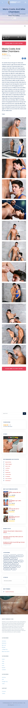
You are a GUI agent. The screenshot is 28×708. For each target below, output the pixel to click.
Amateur (6, 555)
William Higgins (8, 464)
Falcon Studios (8, 478)
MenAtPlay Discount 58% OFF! (14, 517)
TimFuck (7, 470)
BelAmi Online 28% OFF (15, 492)
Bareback (13, 555)
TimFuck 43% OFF (13, 509)
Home (3, 14)
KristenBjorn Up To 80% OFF (15, 501)
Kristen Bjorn (8, 480)
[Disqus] (14, 390)
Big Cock (20, 555)
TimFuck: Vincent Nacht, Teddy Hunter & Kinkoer (12, 531)
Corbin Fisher (8, 474)
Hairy (5, 563)
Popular (8, 14)
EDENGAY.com (17, 705)
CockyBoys (7, 476)
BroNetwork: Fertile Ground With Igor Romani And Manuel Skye (14, 543)
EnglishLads (7, 472)
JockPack (7, 468)
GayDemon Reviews (9, 591)
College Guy (14, 558)
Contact (4, 691)
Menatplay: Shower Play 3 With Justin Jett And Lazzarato (13, 537)
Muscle (15, 563)
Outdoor (6, 566)
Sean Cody (7, 466)
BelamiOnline (8, 462)
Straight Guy (7, 569)
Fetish (16, 561)
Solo (18, 566)
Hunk (10, 563)
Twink (14, 569)
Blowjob (6, 558)
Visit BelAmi (7, 607)
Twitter (3, 693)
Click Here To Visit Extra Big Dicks (14, 44)
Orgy (21, 561)
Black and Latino (8, 561)
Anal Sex (13, 566)
